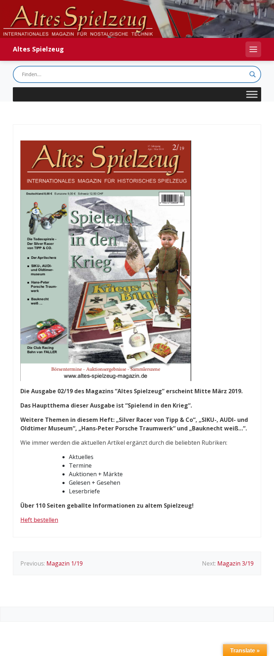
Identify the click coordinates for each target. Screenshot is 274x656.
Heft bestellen (39, 520)
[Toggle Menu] (252, 94)
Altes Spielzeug (38, 49)
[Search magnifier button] (253, 74)
